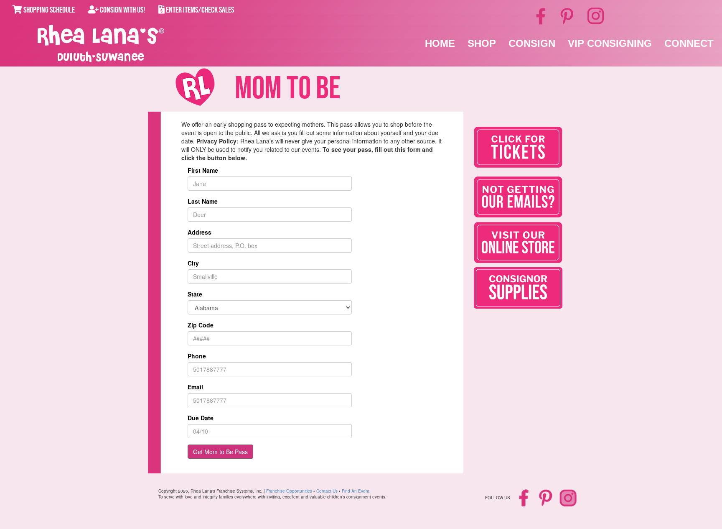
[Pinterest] (567, 15)
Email (195, 387)
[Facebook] (542, 15)
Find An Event (355, 491)
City (193, 263)
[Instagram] (595, 14)
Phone (197, 356)
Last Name (203, 201)
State (195, 294)
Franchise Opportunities (289, 491)
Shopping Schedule (48, 10)
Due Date (201, 418)
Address (199, 232)
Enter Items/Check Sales (199, 10)
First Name (203, 170)
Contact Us (327, 491)
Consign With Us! (122, 10)
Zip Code (201, 325)
